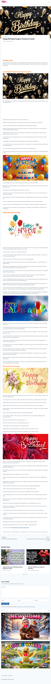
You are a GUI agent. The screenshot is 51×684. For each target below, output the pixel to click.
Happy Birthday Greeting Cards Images (9, 538)
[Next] (48, 561)
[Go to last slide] (3, 561)
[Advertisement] (25, 50)
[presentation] (13, 557)
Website (36, 600)
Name (3, 600)
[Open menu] (49, 2)
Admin (5, 41)
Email (19, 600)
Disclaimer (10, 675)
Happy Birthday (6, 270)
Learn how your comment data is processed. (26, 606)
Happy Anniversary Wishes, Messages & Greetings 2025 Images (38, 539)
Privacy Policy (4, 675)
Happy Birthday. (8, 345)
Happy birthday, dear (7, 141)
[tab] (23, 574)
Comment (4, 586)
